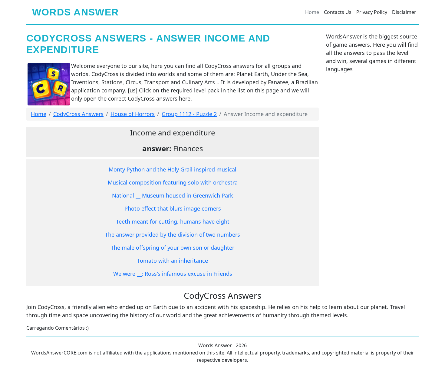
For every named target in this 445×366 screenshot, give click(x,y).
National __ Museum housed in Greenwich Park (172, 195)
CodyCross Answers (78, 114)
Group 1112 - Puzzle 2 (189, 114)
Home (312, 12)
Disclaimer (404, 12)
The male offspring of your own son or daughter (172, 247)
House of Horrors (132, 114)
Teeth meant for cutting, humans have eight (172, 221)
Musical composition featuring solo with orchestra (173, 182)
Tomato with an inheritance (172, 260)
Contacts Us (337, 12)
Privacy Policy (371, 12)
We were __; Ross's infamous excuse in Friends (172, 273)
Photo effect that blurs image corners (172, 208)
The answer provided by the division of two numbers (172, 234)
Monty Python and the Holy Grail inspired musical (172, 169)
